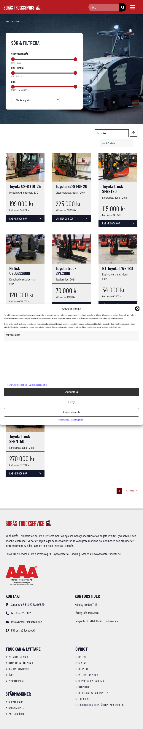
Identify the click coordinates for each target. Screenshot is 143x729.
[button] (137, 308)
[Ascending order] (133, 132)
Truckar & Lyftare (23, 649)
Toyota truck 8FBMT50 (19, 438)
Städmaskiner (18, 694)
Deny (71, 402)
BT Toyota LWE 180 (117, 268)
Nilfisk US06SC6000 (19, 270)
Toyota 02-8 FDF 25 (25, 186)
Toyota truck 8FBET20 (112, 188)
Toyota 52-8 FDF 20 (71, 186)
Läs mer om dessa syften (38, 384)
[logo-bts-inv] (22, 6)
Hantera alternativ (71, 412)
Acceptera (71, 391)
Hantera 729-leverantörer (17, 384)
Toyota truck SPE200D (66, 270)
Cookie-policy (63, 419)
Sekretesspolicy (77, 419)
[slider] (13, 59)
